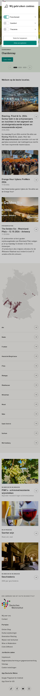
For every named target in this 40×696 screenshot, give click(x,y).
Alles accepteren (20, 43)
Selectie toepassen (20, 38)
